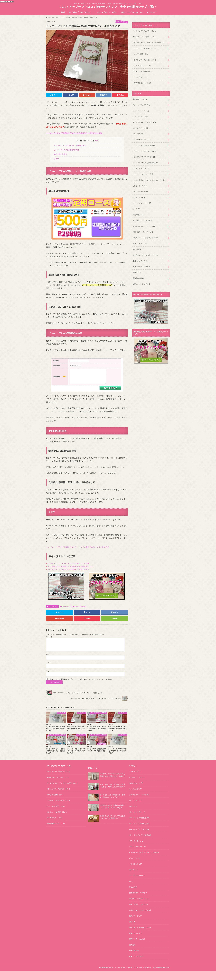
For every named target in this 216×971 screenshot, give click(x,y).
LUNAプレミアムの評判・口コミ (144, 37)
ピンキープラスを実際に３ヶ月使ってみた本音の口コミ (70, 566)
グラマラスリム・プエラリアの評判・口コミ (148, 42)
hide (96, 141)
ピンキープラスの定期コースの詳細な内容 (70, 145)
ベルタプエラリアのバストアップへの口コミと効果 (68, 563)
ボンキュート (139, 197)
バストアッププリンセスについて (132, 12)
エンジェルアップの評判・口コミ (144, 48)
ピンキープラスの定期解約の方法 (66, 150)
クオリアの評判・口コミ (141, 54)
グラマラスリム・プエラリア (144, 122)
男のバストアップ (140, 243)
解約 (84, 606)
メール (49, 662)
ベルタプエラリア (140, 191)
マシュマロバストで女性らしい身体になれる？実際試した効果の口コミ (112, 785)
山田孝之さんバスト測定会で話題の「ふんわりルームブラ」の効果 (112, 806)
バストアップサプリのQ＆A (144, 157)
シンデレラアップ (140, 128)
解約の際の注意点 (60, 154)
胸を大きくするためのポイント (145, 255)
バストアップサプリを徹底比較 (145, 163)
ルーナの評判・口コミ (140, 77)
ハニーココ (138, 134)
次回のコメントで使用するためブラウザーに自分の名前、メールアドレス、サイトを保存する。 (82, 679)
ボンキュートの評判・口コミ (143, 71)
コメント (49, 637)
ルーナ (136, 209)
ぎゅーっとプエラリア (141, 105)
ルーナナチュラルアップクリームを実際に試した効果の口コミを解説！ (112, 775)
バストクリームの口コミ (143, 174)
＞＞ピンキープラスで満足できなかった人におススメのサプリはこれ (74, 133)
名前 (48, 654)
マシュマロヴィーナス (142, 203)
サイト (48, 671)
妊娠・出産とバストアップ (143, 232)
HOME (63, 12)
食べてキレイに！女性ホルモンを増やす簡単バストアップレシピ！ (112, 796)
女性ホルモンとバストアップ (144, 226)
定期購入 (76, 606)
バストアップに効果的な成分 (144, 145)
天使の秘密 (138, 215)
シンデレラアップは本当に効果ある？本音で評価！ (68, 569)
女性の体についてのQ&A (142, 220)
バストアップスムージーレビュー (107, 12)
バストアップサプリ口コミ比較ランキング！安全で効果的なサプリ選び (108, 6)
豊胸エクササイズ (140, 261)
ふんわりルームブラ (141, 111)
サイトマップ (151, 12)
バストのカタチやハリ (142, 140)
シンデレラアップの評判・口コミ (144, 60)
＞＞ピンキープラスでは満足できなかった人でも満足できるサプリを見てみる (77, 547)
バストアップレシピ (141, 168)
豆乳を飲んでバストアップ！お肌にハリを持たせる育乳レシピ (112, 817)
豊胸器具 (137, 272)
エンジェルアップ (140, 116)
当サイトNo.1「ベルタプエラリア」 (80, 12)
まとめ (56, 159)
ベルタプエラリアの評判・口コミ (144, 31)
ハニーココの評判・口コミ (142, 66)
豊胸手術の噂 (138, 278)
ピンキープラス (53, 606)
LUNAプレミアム (140, 99)
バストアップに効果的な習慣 (144, 151)
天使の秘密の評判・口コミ (142, 83)
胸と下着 (137, 249)
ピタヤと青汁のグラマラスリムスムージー (149, 180)
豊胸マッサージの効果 (141, 267)
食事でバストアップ (141, 284)
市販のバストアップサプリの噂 (145, 238)
